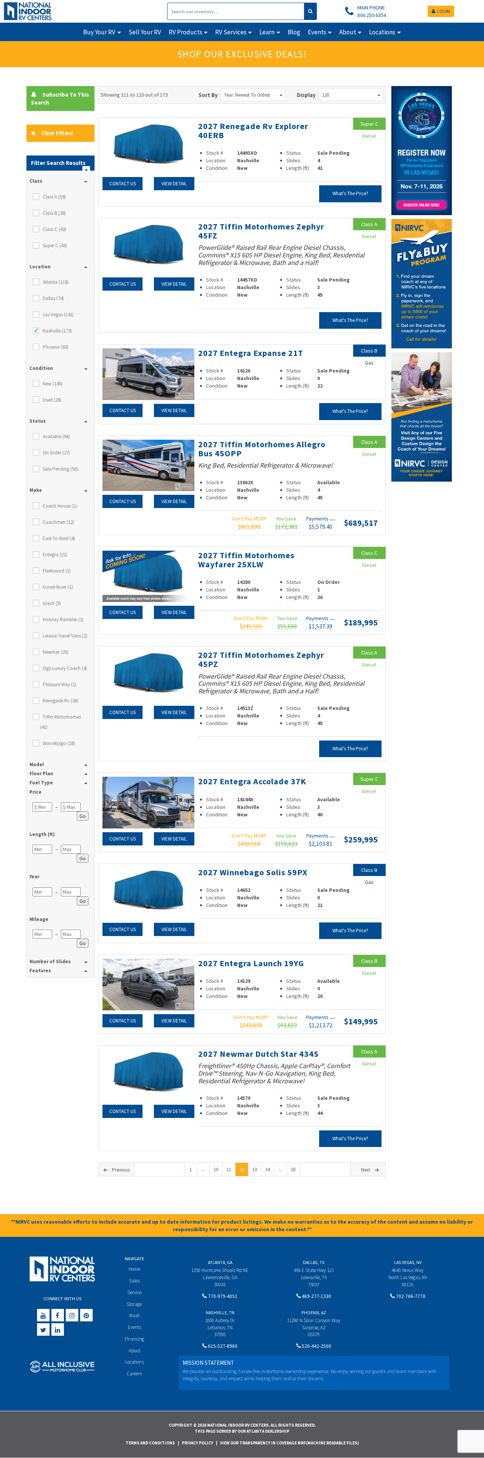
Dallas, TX (313, 1262)
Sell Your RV (145, 32)
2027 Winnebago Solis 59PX (252, 872)
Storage (134, 1304)
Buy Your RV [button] (99, 32)
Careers (134, 1373)
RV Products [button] (185, 32)
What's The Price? (350, 193)
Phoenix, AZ (313, 1312)
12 (241, 1169)
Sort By (208, 95)
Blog (294, 32)
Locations (134, 1362)
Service (134, 1292)
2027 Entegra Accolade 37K (252, 781)
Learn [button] (267, 32)
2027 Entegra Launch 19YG (251, 963)
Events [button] (317, 32)
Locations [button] (382, 32)
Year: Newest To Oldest (247, 95)
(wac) (332, 519)
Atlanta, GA (220, 1262)
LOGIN (443, 11)
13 (254, 1169)
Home (134, 1269)
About (134, 1350)
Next (365, 1170)
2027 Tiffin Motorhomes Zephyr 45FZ (261, 231)
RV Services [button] (231, 32)
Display (306, 95)
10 (216, 1169)
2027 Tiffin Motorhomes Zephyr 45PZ (261, 659)
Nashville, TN (220, 1312)
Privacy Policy (197, 1443)
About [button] (347, 32)
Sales (134, 1281)
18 (293, 1169)
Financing (134, 1339)
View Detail (174, 183)
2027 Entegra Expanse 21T (250, 353)
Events (134, 1327)
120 (325, 95)
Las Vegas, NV (408, 1262)
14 (267, 1169)
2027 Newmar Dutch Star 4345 (258, 1053)
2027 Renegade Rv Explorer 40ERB (253, 130)
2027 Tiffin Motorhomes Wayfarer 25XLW (246, 560)
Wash (134, 1315)
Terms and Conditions (150, 1443)
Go (82, 816)
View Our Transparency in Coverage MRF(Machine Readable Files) (289, 1443)
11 (228, 1169)
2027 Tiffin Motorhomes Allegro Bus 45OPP (262, 449)
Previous (121, 1170)
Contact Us (122, 183)
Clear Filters (57, 133)
